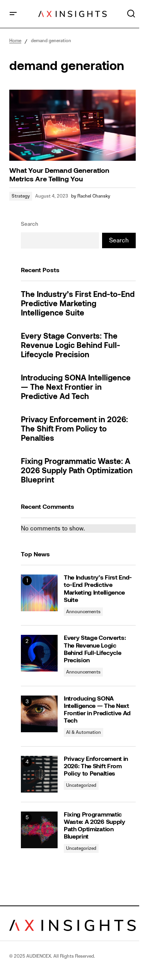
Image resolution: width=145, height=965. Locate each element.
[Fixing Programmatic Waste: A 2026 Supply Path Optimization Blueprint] (39, 830)
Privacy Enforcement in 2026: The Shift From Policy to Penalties (74, 429)
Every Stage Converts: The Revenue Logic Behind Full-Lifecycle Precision (70, 346)
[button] (13, 14)
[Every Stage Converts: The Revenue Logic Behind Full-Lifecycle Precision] (39, 653)
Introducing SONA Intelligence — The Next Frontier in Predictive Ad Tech (76, 388)
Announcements (83, 611)
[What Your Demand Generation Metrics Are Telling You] (72, 125)
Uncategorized (81, 785)
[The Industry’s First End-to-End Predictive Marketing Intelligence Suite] (39, 593)
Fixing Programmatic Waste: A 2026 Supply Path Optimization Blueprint (77, 471)
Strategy (21, 196)
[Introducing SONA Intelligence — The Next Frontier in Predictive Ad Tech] (39, 714)
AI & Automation (83, 732)
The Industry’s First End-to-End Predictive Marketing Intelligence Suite (78, 304)
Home (15, 40)
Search (29, 224)
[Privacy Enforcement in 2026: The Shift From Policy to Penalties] (39, 774)
